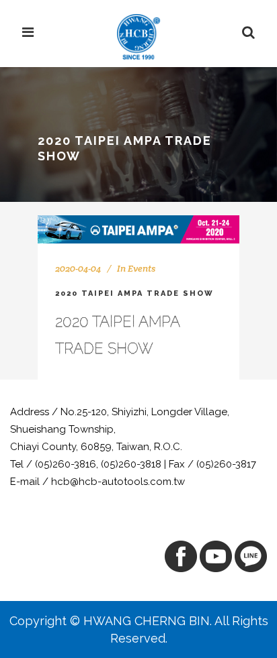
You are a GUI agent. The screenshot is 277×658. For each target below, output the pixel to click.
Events (141, 268)
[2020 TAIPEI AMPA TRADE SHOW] (138, 229)
